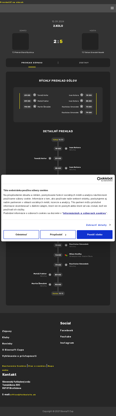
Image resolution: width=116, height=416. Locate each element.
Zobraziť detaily (96, 225)
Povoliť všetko (94, 234)
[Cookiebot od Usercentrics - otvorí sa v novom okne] (99, 179)
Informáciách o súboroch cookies (84, 213)
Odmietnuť (21, 234)
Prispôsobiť (56, 234)
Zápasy (7, 331)
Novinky (7, 343)
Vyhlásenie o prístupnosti (19, 356)
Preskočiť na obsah (11, 2)
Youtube (65, 336)
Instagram (67, 343)
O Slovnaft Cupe (13, 350)
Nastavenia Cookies (14, 366)
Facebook (66, 330)
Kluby (5, 337)
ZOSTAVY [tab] (84, 63)
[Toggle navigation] (112, 8)
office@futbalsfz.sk (23, 395)
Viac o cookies (37, 366)
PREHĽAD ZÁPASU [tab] (32, 63)
